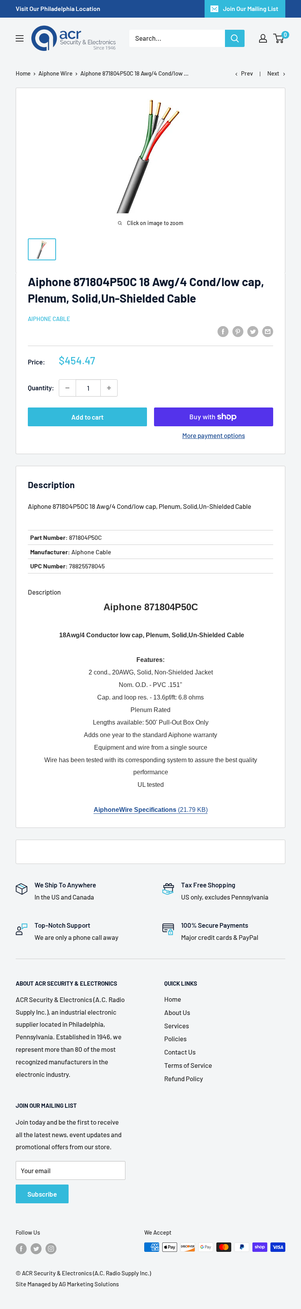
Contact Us (180, 1052)
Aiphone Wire (55, 73)
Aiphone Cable (49, 318)
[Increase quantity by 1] (109, 388)
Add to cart (87, 417)
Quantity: (41, 387)
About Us (177, 1012)
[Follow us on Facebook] (21, 1248)
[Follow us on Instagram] (50, 1248)
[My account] (263, 38)
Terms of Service (188, 1065)
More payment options (213, 435)
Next (273, 73)
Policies (175, 1038)
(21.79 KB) (151, 809)
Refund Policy (183, 1078)
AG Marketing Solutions (89, 1283)
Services (176, 1026)
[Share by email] (267, 331)
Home (23, 73)
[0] (279, 38)
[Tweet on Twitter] (252, 331)
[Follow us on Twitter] (36, 1248)
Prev (247, 73)
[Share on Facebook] (223, 331)
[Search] (235, 38)
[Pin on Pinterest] (237, 331)
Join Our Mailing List (250, 8)
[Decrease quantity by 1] (67, 388)
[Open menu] (20, 38)
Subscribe (42, 1194)
